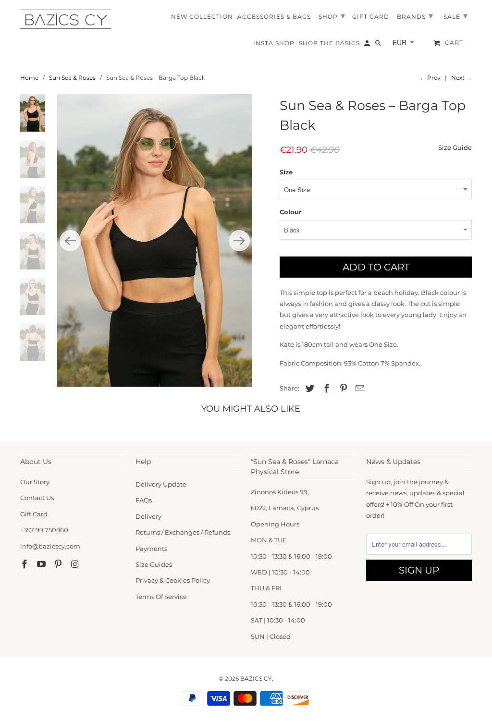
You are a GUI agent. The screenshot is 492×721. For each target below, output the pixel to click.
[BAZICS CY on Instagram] (75, 564)
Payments (151, 548)
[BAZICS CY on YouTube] (42, 564)
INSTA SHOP (274, 43)
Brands (415, 16)
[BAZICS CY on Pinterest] (59, 564)
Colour (291, 212)
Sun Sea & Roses (72, 77)
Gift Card (34, 514)
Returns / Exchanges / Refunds (182, 532)
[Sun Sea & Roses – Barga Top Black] (154, 240)
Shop (332, 16)
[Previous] (70, 240)
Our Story (34, 482)
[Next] (239, 240)
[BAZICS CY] (68, 19)
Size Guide (455, 147)
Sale (455, 16)
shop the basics (329, 43)
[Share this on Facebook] (325, 388)
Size (286, 172)
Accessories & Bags (274, 16)
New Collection (202, 16)
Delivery (148, 516)
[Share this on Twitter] (308, 388)
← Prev (430, 77)
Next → (461, 77)
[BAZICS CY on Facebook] (25, 564)
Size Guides (153, 564)
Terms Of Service (161, 596)
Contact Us (37, 497)
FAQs (143, 500)
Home (29, 77)
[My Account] (367, 45)
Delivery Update (160, 484)
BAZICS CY (256, 678)
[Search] (378, 45)
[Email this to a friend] (358, 388)
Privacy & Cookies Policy (172, 580)
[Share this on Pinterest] (342, 388)
